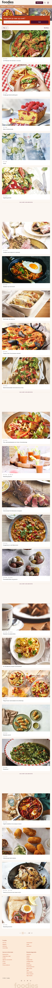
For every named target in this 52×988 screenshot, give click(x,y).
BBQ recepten (29, 968)
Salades (28, 956)
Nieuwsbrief (10, 6)
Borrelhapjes (29, 965)
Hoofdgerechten (30, 961)
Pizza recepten (29, 972)
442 (29, 933)
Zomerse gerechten (30, 966)
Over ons (4, 942)
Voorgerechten (29, 959)
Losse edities (5, 947)
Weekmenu (17, 6)
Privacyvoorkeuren (6, 965)
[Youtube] (31, 981)
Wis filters (46, 28)
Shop (23, 6)
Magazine (3, 6)
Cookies (4, 963)
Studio (28, 944)
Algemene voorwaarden (7, 959)
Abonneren (39, 2)
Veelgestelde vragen (7, 956)
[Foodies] (7, 2)
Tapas (28, 970)
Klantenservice (5, 954)
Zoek (39, 22)
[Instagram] (21, 981)
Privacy (4, 961)
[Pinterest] (28, 981)
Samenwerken (29, 942)
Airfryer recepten (30, 973)
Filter (4, 28)
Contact (4, 957)
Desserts (28, 963)
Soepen (28, 957)
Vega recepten (29, 975)
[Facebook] (24, 981)
